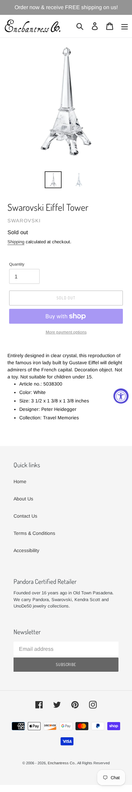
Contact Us (25, 516)
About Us (23, 498)
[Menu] (124, 26)
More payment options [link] (66, 332)
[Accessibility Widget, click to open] (121, 396)
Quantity (16, 264)
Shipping (15, 241)
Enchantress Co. (61, 763)
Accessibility (26, 550)
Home (20, 481)
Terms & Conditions (34, 533)
